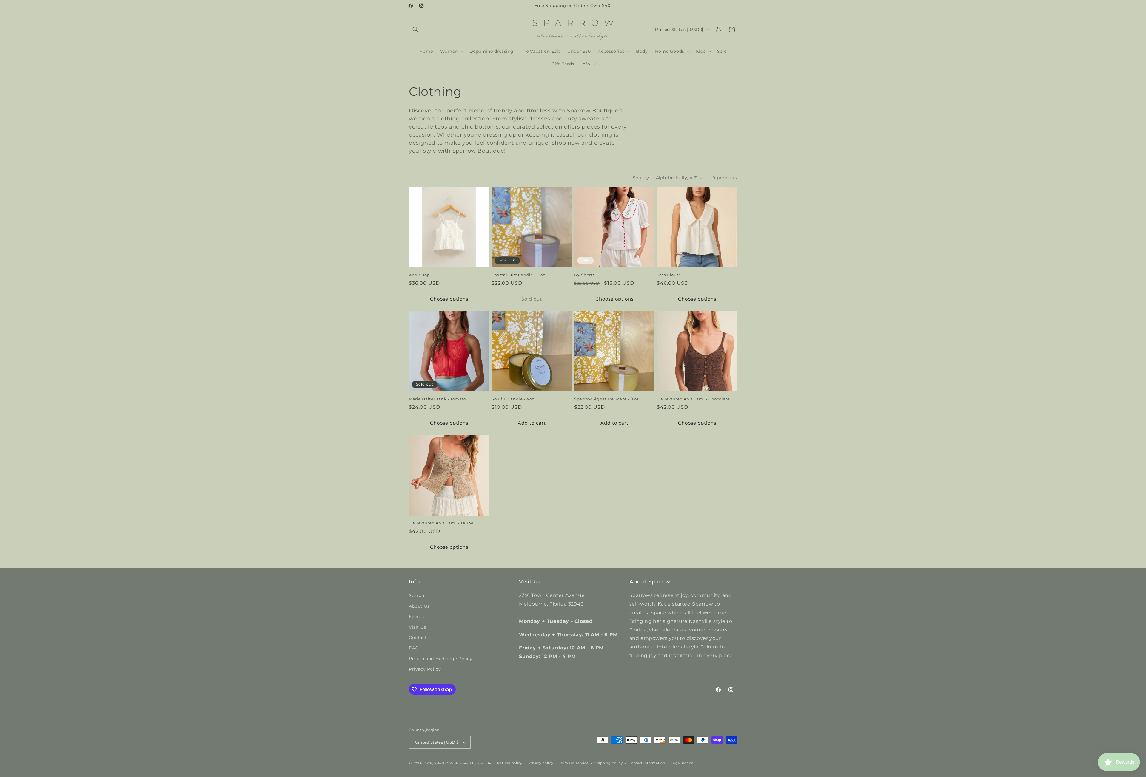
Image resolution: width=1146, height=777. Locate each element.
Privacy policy (540, 763)
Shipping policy (608, 763)
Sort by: (641, 177)
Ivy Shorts (584, 275)
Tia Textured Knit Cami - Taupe (441, 523)
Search (416, 595)
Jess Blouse (669, 275)
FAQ (414, 648)
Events (416, 616)
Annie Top (419, 275)
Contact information (647, 763)
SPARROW (444, 763)
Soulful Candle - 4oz (513, 399)
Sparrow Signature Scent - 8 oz (606, 399)
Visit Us (417, 627)
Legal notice (682, 763)
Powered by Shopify (473, 763)
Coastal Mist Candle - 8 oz (519, 275)
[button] (415, 29)
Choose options (449, 299)
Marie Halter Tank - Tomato (437, 399)
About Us (419, 606)
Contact (418, 637)
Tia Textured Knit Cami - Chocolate (693, 399)
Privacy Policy (425, 669)
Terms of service (574, 763)
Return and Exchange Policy (440, 658)
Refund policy (509, 763)
